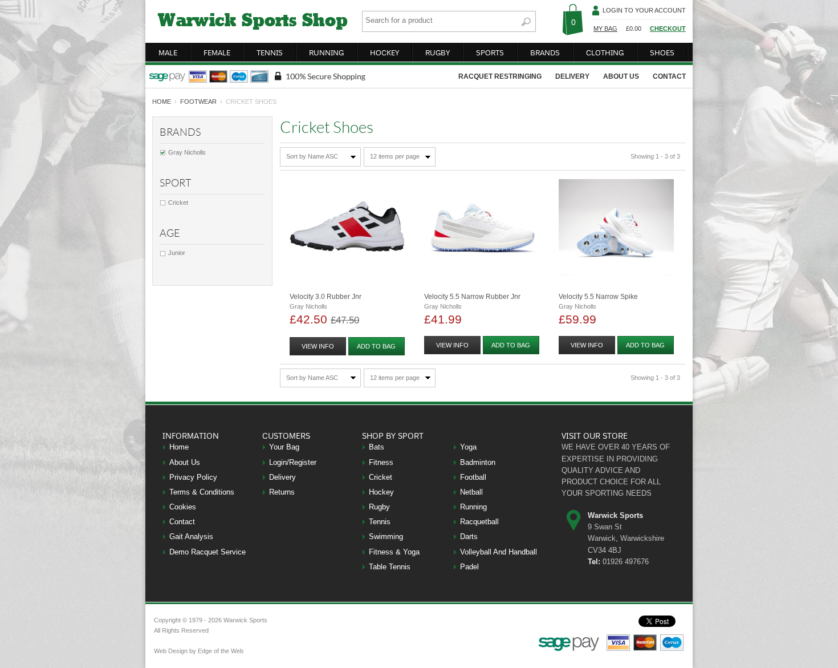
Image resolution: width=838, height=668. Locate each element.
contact (669, 76)
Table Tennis (389, 566)
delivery (572, 76)
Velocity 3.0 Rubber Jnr (325, 297)
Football (473, 477)
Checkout (668, 28)
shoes (662, 52)
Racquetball (479, 521)
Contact (182, 521)
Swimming (386, 536)
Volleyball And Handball (498, 552)
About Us (184, 462)
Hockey (381, 492)
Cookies (182, 507)
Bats (376, 447)
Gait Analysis (191, 536)
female (217, 52)
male (167, 52)
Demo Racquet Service (207, 552)
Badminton (477, 462)
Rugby (379, 507)
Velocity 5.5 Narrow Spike (598, 297)
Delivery (282, 477)
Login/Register (292, 462)
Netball (471, 492)
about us (621, 76)
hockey (384, 52)
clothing (605, 52)
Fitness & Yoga (394, 552)
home (161, 101)
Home (179, 447)
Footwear (198, 101)
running (326, 52)
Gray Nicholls (187, 152)
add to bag (376, 346)
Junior (176, 252)
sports (490, 52)
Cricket (178, 202)
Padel (469, 566)
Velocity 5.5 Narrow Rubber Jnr (472, 297)
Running (473, 507)
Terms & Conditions (201, 492)
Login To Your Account (644, 10)
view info (318, 346)
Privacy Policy (193, 477)
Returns (282, 492)
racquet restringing (500, 76)
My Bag (605, 28)
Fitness (381, 462)
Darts (469, 536)
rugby (437, 52)
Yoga (468, 447)
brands (545, 52)
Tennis (379, 521)
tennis (270, 52)
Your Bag (284, 447)
